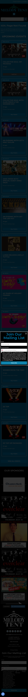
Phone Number (5, 347)
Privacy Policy (9, 360)
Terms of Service (21, 359)
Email (2, 341)
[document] (14, 348)
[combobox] (2, 350)
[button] (26, 333)
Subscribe (14, 363)
